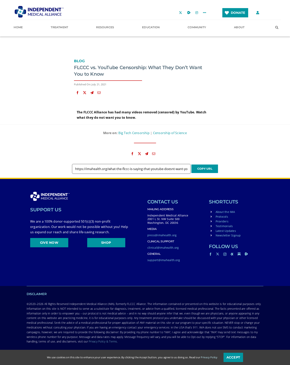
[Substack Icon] (239, 254)
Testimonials (224, 226)
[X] (84, 92)
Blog (79, 61)
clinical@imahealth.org (163, 247)
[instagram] (224, 254)
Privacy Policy (209, 357)
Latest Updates (226, 231)
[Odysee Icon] (232, 254)
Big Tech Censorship (134, 133)
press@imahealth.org (162, 235)
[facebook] (210, 254)
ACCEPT (233, 357)
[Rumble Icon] (246, 254)
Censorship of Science (170, 133)
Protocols (222, 216)
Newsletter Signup (228, 235)
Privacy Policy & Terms (103, 341)
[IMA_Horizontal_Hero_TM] (39, 7)
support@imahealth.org (163, 260)
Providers (222, 221)
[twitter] (217, 254)
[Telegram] (91, 92)
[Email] (99, 92)
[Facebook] (77, 92)
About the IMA (225, 212)
